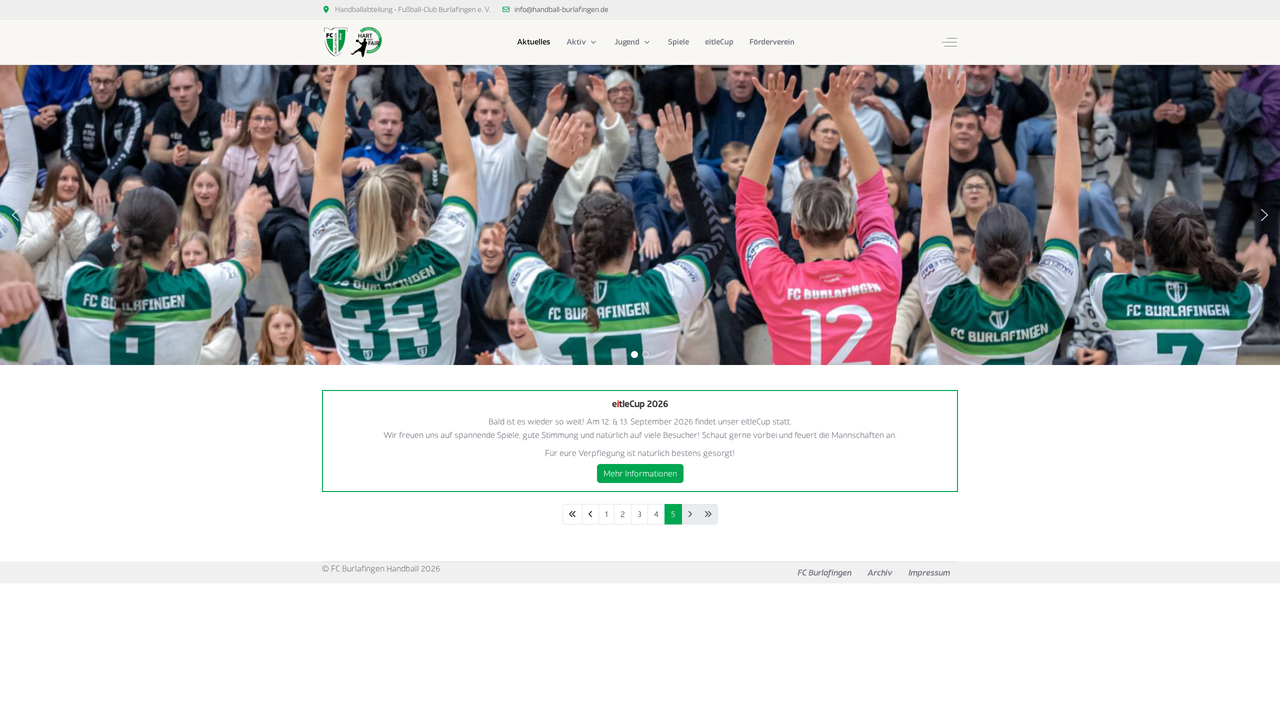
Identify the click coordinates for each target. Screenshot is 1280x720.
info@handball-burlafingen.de (561, 9)
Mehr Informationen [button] (640, 473)
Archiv (880, 573)
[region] (640, 215)
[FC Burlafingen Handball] (352, 42)
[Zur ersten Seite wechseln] (572, 514)
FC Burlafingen (825, 573)
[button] (16, 215)
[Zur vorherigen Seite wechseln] (590, 514)
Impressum (929, 573)
